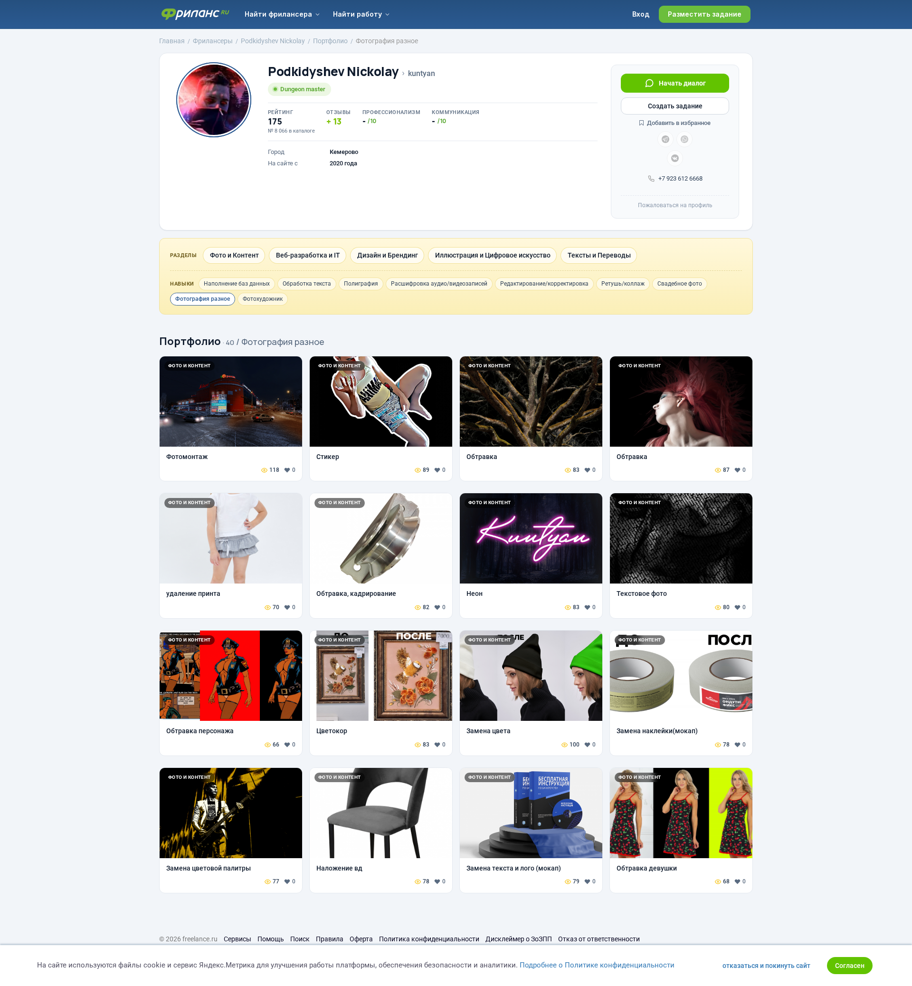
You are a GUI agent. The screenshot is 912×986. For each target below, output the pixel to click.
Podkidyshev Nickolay (333, 71)
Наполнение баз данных (237, 283)
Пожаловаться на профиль (675, 205)
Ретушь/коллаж (623, 283)
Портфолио (190, 341)
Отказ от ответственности (599, 939)
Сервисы (237, 939)
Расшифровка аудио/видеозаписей (439, 283)
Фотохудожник (263, 299)
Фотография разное (202, 299)
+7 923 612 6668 (680, 178)
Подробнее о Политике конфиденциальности (597, 965)
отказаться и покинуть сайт (766, 965)
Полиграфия (361, 283)
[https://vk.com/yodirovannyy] (675, 158)
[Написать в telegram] (665, 139)
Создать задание (675, 106)
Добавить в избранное (678, 122)
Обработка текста (307, 283)
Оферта (361, 939)
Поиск (300, 939)
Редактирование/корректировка (544, 283)
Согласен (849, 965)
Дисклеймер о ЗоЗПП (518, 939)
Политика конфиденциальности (429, 939)
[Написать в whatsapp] (684, 139)
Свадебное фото (679, 283)
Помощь (270, 939)
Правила (329, 939)
